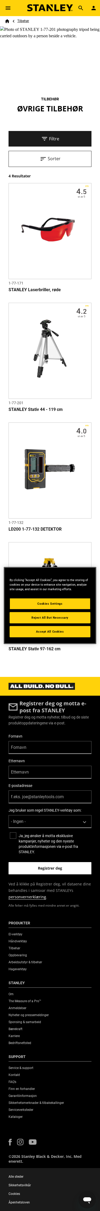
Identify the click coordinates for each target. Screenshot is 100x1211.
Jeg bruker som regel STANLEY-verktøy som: (45, 810)
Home (7, 21)
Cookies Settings (49, 604)
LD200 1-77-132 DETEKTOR (35, 529)
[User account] (93, 8)
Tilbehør (23, 21)
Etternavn (17, 761)
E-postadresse (20, 785)
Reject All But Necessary (50, 617)
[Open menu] (8, 8)
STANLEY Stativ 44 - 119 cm (36, 409)
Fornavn (15, 736)
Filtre (54, 139)
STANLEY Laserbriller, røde (35, 289)
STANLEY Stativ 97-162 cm (35, 648)
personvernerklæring (27, 896)
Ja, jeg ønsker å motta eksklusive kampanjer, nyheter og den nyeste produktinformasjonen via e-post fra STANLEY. (48, 844)
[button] (10, 1142)
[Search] (80, 8)
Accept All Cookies (50, 631)
